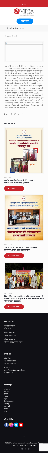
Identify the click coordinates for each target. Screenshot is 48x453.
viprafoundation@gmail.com (14, 370)
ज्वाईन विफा (25, 21)
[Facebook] (19, 449)
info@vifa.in (8, 372)
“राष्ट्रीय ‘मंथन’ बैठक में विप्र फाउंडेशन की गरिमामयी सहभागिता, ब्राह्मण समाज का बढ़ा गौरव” (20, 249)
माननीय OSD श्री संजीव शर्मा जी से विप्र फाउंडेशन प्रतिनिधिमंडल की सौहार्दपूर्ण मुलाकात (19, 181)
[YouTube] (25, 449)
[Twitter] (22, 449)
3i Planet (33, 445)
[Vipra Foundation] (24, 12)
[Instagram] (29, 449)
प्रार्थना (24, 4)
